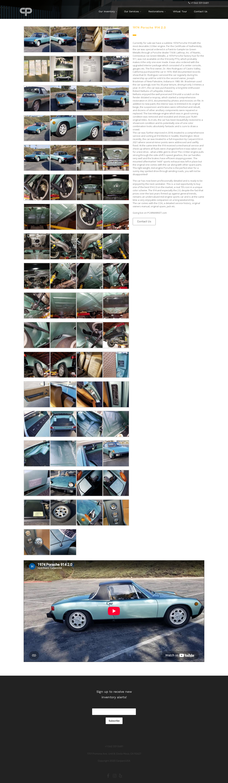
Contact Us (200, 11)
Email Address (114, 705)
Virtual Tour (180, 11)
